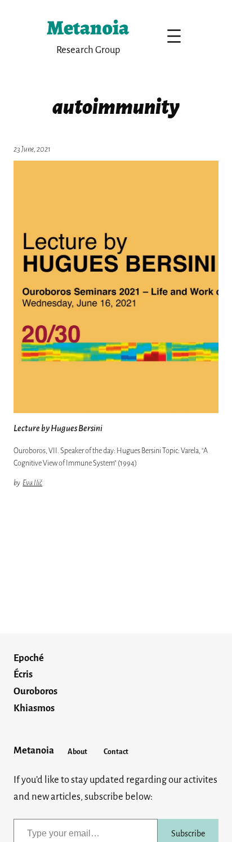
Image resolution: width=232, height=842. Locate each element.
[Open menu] (174, 36)
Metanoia (88, 27)
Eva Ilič (32, 483)
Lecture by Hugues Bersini (58, 428)
